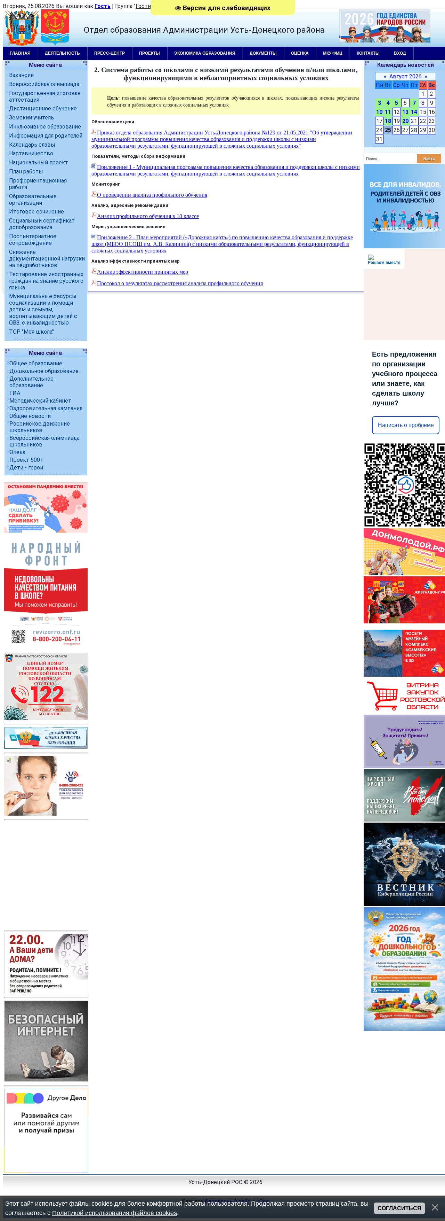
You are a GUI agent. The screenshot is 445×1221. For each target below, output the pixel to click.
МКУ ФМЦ (332, 53)
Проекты (149, 53)
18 (388, 121)
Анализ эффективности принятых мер (142, 272)
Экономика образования (204, 53)
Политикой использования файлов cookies (114, 1213)
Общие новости (30, 416)
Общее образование (35, 363)
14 (414, 112)
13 (405, 112)
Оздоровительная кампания (45, 408)
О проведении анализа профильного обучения (152, 195)
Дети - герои (26, 467)
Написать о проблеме (406, 425)
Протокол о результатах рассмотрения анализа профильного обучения (180, 283)
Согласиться (399, 1208)
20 (405, 121)
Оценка (300, 53)
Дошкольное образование (44, 371)
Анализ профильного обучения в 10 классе (148, 216)
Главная (20, 53)
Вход (400, 53)
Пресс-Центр (109, 53)
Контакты (368, 53)
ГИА (14, 393)
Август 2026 (405, 76)
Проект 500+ (26, 460)
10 (379, 112)
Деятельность (62, 53)
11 (388, 112)
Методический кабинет (40, 400)
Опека (17, 452)
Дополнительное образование (31, 382)
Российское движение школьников (39, 427)
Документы (263, 53)
